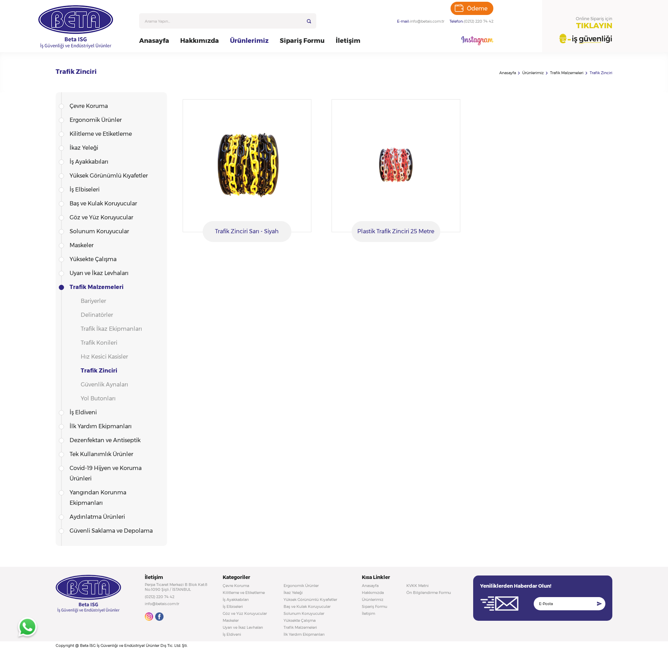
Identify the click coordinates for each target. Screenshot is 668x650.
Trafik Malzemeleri (566, 72)
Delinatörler (97, 315)
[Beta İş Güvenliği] (84, 27)
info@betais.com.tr (427, 21)
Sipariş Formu (302, 41)
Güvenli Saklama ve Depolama (111, 530)
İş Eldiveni (83, 412)
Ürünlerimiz (249, 41)
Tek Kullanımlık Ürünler (101, 454)
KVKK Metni (417, 585)
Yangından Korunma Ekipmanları (98, 497)
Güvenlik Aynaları (104, 384)
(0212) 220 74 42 (478, 21)
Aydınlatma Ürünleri (97, 517)
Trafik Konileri (99, 342)
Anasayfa (154, 41)
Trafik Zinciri (601, 72)
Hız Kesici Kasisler (104, 356)
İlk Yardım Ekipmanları (101, 426)
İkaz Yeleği (84, 147)
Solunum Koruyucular (99, 231)
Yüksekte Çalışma (93, 259)
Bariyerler (93, 301)
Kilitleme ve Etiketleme (101, 134)
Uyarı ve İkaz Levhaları (99, 273)
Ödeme (477, 8)
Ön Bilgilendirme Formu (428, 592)
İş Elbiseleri (85, 189)
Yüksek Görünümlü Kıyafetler (109, 175)
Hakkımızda (199, 41)
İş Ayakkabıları (89, 161)
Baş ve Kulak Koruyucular (103, 203)
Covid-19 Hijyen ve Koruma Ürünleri (106, 473)
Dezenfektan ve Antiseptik (105, 440)
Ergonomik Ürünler (96, 120)
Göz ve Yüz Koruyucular (101, 217)
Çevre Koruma (89, 106)
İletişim (348, 41)
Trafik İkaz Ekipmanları (111, 329)
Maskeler (82, 245)
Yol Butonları (98, 398)
